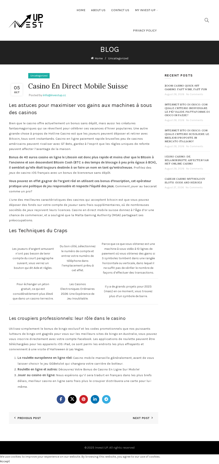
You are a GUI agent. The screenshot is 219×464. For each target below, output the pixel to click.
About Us (98, 10)
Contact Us (120, 10)
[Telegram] (106, 399)
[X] (72, 399)
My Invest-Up (145, 10)
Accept (5, 461)
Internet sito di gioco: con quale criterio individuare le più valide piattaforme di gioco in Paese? (187, 110)
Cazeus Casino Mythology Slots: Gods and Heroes (185, 180)
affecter (28, 149)
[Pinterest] (83, 399)
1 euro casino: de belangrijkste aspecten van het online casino (187, 160)
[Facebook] (61, 399)
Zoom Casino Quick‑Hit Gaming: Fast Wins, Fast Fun (186, 87)
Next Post (141, 418)
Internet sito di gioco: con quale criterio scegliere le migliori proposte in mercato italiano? (187, 136)
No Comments (194, 94)
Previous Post (29, 418)
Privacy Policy (145, 30)
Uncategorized (118, 58)
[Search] (206, 20)
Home (81, 10)
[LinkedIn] (95, 399)
